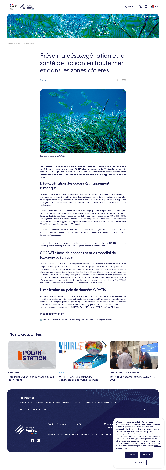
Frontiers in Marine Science (70, 210)
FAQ (78, 424)
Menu (131, 6)
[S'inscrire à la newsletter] (144, 409)
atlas (46, 221)
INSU (115, 243)
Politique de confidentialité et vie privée (84, 434)
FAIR (50, 301)
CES (105, 169)
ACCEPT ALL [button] (131, 455)
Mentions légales (106, 434)
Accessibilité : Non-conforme (58, 434)
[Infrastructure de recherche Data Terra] (21, 7)
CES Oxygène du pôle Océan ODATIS (79, 296)
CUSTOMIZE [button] (138, 462)
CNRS (109, 243)
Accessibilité (151, 16)
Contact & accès (57, 424)
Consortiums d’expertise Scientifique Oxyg (83, 320)
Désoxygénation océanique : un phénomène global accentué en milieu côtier (73, 246)
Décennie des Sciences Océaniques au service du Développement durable (72, 216)
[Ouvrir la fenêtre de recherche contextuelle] (146, 7)
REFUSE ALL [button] (146, 455)
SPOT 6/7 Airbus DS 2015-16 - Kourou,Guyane (10, 19)
